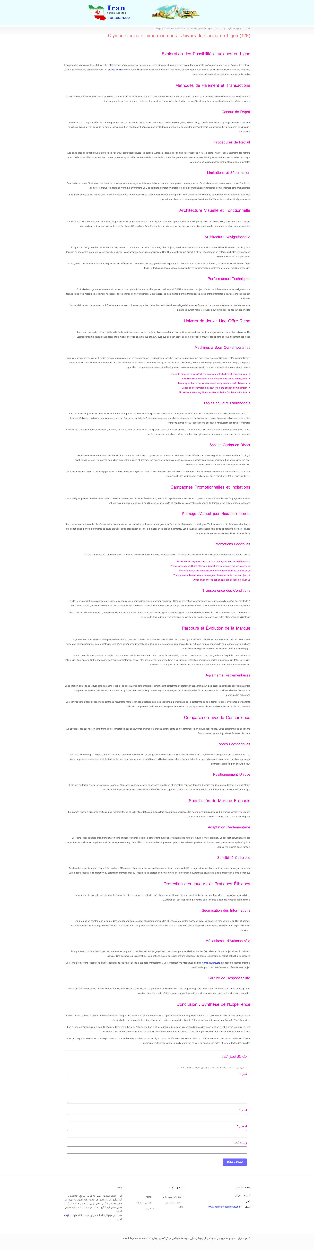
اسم (243, 1110)
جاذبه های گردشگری (232, 29)
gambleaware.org (211, 963)
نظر (243, 1074)
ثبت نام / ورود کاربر (172, 1197)
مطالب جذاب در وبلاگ (175, 1205)
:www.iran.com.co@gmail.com (225, 1207)
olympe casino (115, 70)
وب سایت (240, 1143)
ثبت (66, 1215)
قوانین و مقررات (143, 1203)
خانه (248, 29)
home (148, 1197)
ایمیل (242, 1126)
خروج (148, 1209)
